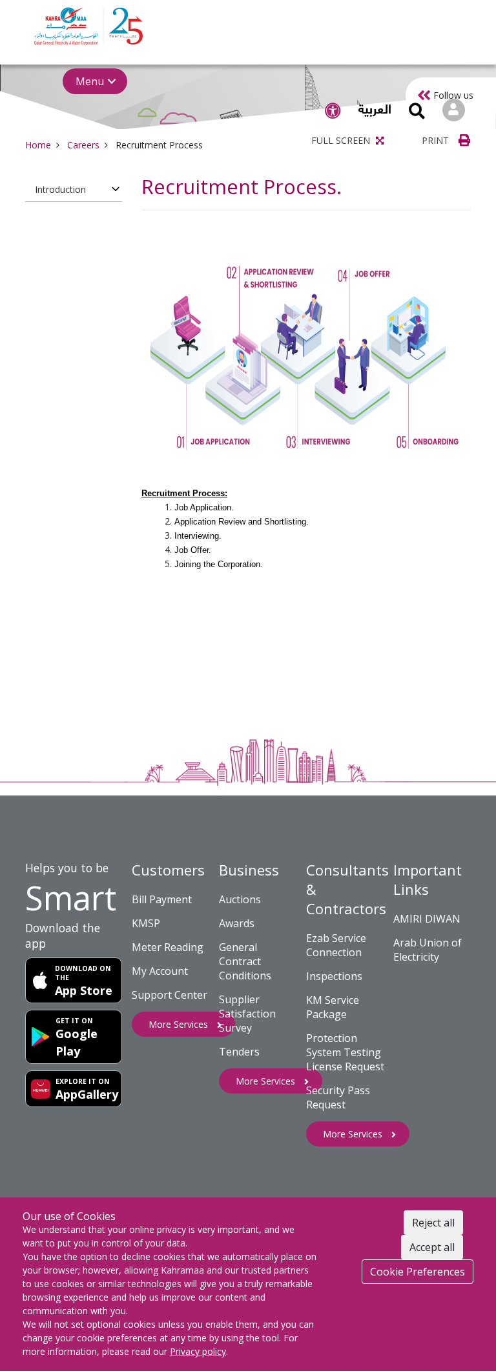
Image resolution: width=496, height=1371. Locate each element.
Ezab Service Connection (336, 945)
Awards (236, 923)
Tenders (239, 1052)
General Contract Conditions (245, 961)
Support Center (169, 995)
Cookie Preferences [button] (417, 1272)
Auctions (240, 899)
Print (436, 140)
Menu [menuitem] (90, 81)
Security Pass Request (338, 1097)
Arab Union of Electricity (427, 950)
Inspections (334, 976)
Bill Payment (162, 899)
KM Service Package (332, 1007)
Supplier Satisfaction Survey (247, 1013)
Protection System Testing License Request (345, 1052)
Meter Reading (167, 947)
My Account (160, 971)
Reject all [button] (433, 1223)
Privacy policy (198, 1351)
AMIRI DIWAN (426, 919)
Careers (83, 145)
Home (38, 145)
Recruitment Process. (241, 186)
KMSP (146, 923)
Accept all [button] (432, 1247)
